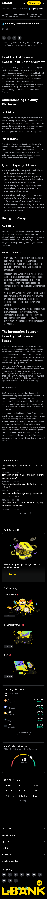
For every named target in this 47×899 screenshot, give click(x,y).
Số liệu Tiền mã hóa (37, 791)
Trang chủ (6, 9)
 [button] (24, 3)
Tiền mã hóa (11, 796)
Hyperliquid (37, 796)
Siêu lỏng (23, 796)
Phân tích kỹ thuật (24, 786)
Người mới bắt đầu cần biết (11, 786)
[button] (39, 883)
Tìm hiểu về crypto (19, 9)
